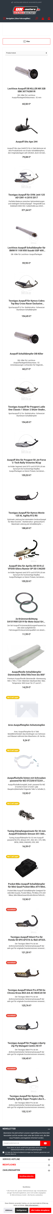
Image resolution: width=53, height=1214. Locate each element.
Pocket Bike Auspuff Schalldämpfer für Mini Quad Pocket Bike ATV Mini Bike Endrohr (26, 885)
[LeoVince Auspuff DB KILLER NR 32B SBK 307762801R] (26, 72)
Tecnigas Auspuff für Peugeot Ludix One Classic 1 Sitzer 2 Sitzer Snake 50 (26, 408)
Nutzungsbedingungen (35, 1150)
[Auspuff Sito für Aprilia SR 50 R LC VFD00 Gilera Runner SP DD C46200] (26, 550)
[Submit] (45, 1143)
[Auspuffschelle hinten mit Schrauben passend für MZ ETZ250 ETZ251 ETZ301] (26, 762)
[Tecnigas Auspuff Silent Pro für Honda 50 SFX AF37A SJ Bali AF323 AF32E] (26, 921)
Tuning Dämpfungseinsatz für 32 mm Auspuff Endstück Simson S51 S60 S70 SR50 (26, 832)
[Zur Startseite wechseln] (26, 10)
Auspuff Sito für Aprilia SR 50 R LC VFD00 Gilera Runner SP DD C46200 (26, 567)
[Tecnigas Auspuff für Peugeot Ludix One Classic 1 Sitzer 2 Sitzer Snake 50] (26, 391)
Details (26, 958)
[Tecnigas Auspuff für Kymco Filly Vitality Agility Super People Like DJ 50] (26, 1080)
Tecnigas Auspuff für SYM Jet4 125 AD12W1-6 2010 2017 (26, 196)
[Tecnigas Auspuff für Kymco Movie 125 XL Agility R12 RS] (26, 497)
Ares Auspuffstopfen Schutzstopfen (26, 725)
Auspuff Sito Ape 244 (26, 141)
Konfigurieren (22, 1210)
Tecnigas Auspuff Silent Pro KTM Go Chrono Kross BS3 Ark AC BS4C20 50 (26, 991)
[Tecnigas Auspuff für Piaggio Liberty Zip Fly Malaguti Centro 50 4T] (26, 1027)
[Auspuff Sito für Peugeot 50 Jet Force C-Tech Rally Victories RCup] (26, 444)
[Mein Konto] (43, 18)
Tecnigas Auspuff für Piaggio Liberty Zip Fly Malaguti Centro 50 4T (26, 1044)
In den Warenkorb (26, 109)
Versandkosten (42, 1191)
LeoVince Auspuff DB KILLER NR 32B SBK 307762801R (26, 90)
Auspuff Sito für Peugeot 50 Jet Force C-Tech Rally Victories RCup (26, 461)
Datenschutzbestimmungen (22, 1152)
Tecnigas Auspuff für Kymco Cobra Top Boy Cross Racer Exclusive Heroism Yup (27, 302)
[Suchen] (37, 18)
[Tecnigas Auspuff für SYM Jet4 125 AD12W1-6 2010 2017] (26, 178)
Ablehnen (8, 1210)
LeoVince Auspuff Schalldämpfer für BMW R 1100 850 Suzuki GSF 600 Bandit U (26, 249)
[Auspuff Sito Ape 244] (26, 125)
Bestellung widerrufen (27, 1176)
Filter (28, 41)
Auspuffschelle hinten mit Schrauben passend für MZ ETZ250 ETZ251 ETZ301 (26, 779)
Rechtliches (9, 1164)
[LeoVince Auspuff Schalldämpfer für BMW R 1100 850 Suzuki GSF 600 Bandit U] (26, 231)
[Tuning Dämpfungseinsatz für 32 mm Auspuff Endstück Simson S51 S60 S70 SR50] (26, 815)
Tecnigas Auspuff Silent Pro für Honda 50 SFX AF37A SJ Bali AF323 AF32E (26, 938)
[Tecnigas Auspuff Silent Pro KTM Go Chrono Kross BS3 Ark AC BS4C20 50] (26, 974)
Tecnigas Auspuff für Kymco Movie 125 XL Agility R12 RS (26, 514)
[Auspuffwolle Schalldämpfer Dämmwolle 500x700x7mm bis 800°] (26, 656)
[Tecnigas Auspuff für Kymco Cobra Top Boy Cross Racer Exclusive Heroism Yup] (26, 285)
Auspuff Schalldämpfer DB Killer (26, 353)
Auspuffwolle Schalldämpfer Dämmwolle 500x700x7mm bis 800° (26, 673)
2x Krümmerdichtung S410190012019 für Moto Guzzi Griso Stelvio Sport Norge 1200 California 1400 (26, 620)
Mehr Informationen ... (32, 1205)
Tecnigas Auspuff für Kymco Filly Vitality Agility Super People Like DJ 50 (26, 1097)
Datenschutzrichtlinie (18, 1150)
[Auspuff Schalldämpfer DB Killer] (26, 337)
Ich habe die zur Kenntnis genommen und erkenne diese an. (27, 1153)
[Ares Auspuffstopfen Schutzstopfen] (26, 709)
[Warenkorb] (49, 18)
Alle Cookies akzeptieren (40, 1210)
